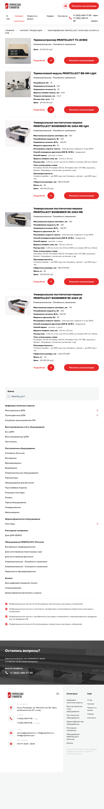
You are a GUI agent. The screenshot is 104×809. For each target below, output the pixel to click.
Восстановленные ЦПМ (17, 436)
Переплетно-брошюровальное (20, 571)
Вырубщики (11, 468)
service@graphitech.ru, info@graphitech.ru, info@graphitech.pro (35, 734)
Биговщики (10, 458)
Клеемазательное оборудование (21, 473)
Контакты (63, 16)
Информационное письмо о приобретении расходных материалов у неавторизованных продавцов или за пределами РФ (53, 617)
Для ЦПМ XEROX (13, 535)
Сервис (50, 16)
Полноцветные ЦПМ (15, 415)
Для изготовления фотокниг (19, 556)
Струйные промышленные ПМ (20, 420)
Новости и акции (32, 17)
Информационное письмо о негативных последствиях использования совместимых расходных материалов (51, 610)
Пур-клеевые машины (16, 487)
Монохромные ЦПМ (15, 410)
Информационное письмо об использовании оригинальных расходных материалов (46, 604)
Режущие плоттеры (15, 492)
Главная (9, 30)
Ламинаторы (11, 477)
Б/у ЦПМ (9, 431)
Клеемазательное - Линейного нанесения (26, 561)
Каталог (19, 16)
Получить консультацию (84, 6)
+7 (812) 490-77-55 (24, 718)
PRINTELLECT (18, 396)
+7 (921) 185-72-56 (24, 723)
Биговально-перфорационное (20, 546)
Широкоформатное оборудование (22, 519)
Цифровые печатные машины (20, 405)
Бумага (8, 578)
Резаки (8, 497)
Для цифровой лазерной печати (21, 583)
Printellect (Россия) (15, 453)
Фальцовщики (12, 512)
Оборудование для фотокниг (19, 482)
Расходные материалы (16, 530)
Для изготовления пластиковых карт (23, 551)
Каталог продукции (31, 30)
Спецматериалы (13, 588)
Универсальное (13, 507)
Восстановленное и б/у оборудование (24, 427)
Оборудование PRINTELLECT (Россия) (24, 542)
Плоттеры (10, 523)
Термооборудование (15, 502)
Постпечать (11, 441)
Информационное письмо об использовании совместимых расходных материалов (45, 624)
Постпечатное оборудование (20, 448)
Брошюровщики (13, 463)
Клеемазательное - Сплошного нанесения (26, 566)
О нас (8, 17)
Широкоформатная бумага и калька (23, 592)
